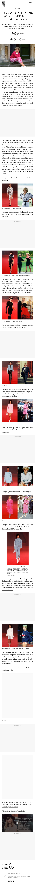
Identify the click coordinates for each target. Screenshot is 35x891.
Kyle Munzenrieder (18, 33)
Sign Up (8, 865)
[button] (17, 823)
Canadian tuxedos (7, 590)
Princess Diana (12, 88)
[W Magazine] (3, 4)
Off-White (26, 74)
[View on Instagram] (17, 695)
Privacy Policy (15, 877)
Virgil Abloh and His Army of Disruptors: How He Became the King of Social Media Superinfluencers (17, 804)
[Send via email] (24, 39)
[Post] (15, 39)
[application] (17, 823)
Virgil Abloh (6, 74)
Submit (11, 881)
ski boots (27, 588)
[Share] (11, 39)
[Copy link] (19, 39)
